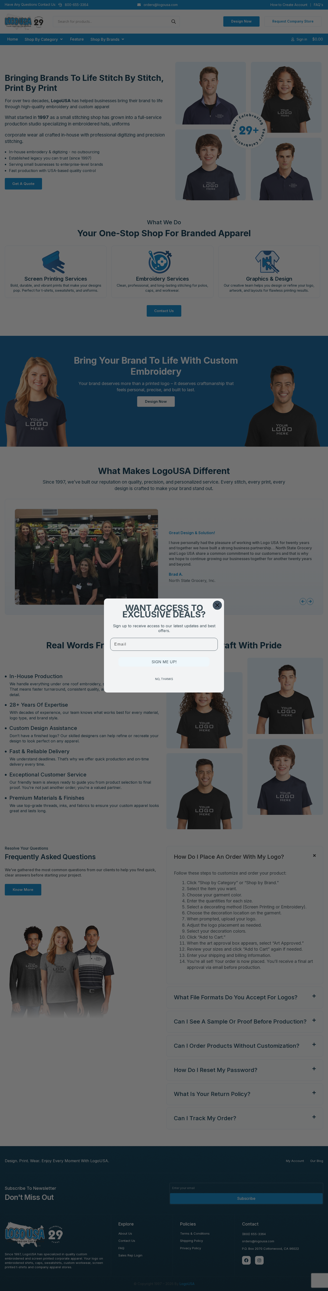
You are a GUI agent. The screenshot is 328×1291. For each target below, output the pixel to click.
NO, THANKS (164, 679)
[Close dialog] (217, 605)
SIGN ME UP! (164, 661)
